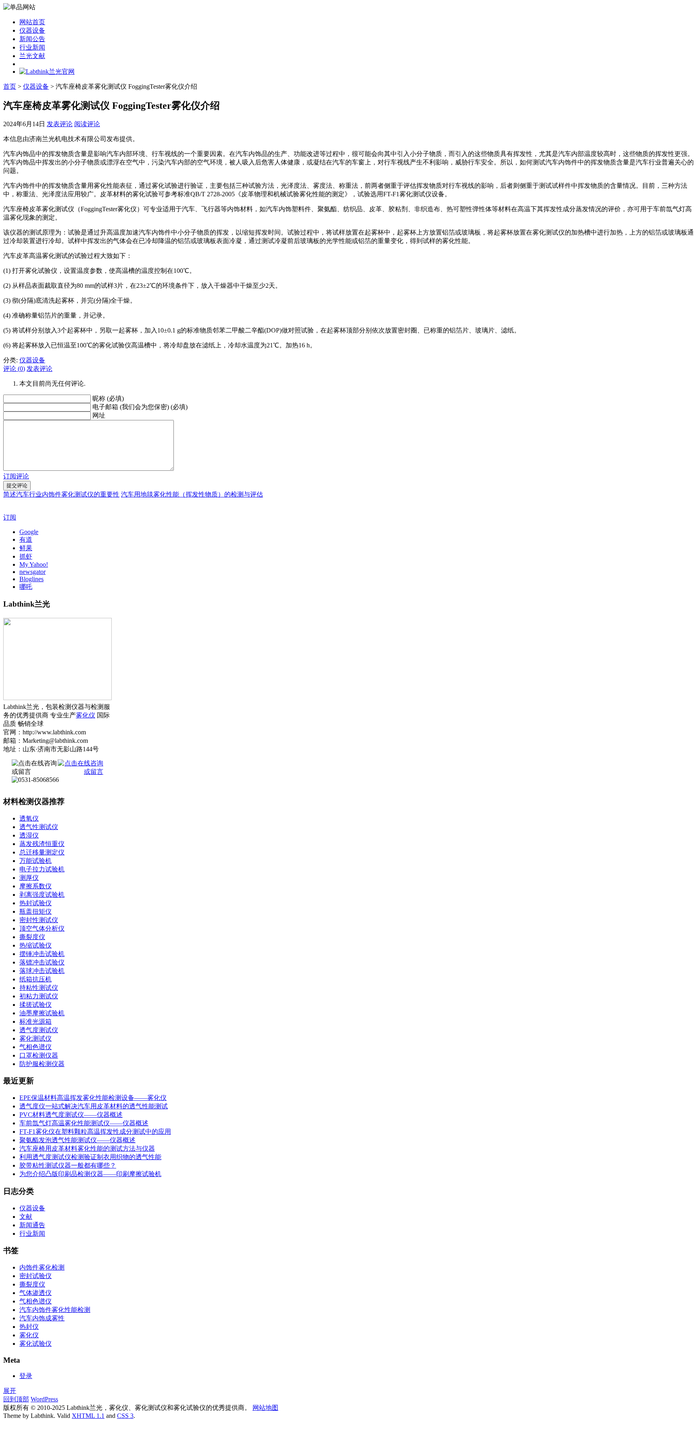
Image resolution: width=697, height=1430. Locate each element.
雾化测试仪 (35, 1038)
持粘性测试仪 (38, 987)
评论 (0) (14, 368)
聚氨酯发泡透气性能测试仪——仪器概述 (77, 1140)
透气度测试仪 (38, 1030)
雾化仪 (85, 715)
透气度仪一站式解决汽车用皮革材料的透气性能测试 (93, 1106)
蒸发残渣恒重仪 (42, 843)
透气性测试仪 (38, 826)
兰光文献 (32, 55)
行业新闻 (32, 47)
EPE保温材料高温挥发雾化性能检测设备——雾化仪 (93, 1097)
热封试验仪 (35, 903)
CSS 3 (125, 1415)
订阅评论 (16, 476)
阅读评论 (87, 124)
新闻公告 (32, 38)
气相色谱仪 (35, 1046)
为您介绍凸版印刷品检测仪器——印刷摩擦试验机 (90, 1173)
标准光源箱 (35, 1021)
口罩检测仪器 (38, 1055)
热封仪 (29, 1326)
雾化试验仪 (35, 1343)
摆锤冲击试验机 (42, 953)
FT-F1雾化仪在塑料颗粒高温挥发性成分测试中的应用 (95, 1131)
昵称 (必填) (108, 398)
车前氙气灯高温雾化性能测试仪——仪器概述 (83, 1123)
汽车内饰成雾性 (42, 1318)
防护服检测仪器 (42, 1063)
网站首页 (32, 22)
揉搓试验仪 (35, 1004)
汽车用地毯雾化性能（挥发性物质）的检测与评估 (192, 494)
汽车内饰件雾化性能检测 (54, 1309)
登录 (25, 1375)
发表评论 (60, 124)
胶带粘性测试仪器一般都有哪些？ (67, 1165)
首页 (9, 86)
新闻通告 (32, 1225)
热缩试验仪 (35, 945)
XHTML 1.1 (88, 1415)
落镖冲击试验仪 (42, 962)
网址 (98, 415)
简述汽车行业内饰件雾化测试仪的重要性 (61, 494)
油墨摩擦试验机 (42, 1013)
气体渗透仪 (35, 1292)
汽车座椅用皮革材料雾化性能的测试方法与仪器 (87, 1148)
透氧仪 (29, 818)
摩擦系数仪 (35, 886)
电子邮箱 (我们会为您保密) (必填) (140, 406)
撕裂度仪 (32, 936)
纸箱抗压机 (35, 979)
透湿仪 (29, 835)
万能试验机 (35, 860)
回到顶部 (16, 1399)
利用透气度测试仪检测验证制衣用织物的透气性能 (90, 1157)
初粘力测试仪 (38, 996)
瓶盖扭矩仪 (35, 911)
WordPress (44, 1399)
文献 (25, 1216)
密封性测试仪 (38, 920)
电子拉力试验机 (42, 869)
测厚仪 (29, 877)
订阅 (9, 517)
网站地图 (265, 1407)
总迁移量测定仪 (42, 852)
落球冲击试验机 (42, 970)
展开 (9, 1390)
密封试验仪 (35, 1275)
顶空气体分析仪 (42, 928)
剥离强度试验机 (42, 894)
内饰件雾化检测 (42, 1267)
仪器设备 (32, 30)
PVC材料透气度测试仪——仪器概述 (71, 1114)
